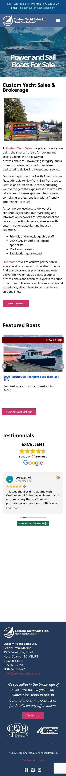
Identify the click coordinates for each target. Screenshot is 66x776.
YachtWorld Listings (33, 760)
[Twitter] (33, 770)
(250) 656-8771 (22, 3)
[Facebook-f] (26, 770)
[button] (58, 21)
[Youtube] (39, 770)
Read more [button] (12, 508)
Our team (9, 262)
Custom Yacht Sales (19, 148)
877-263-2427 (51, 3)
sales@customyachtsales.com (23, 673)
